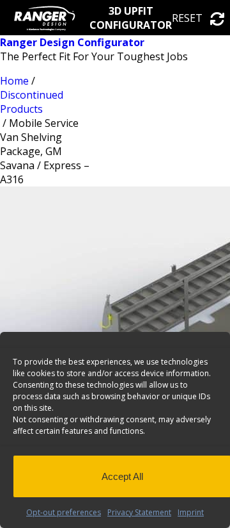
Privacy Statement (139, 512)
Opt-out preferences (63, 512)
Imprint (191, 512)
